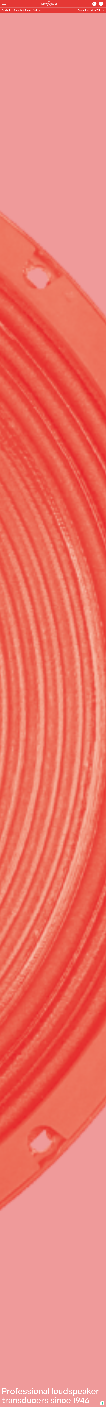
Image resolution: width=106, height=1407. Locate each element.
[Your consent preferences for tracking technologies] (102, 1403)
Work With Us (97, 10)
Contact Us (83, 10)
